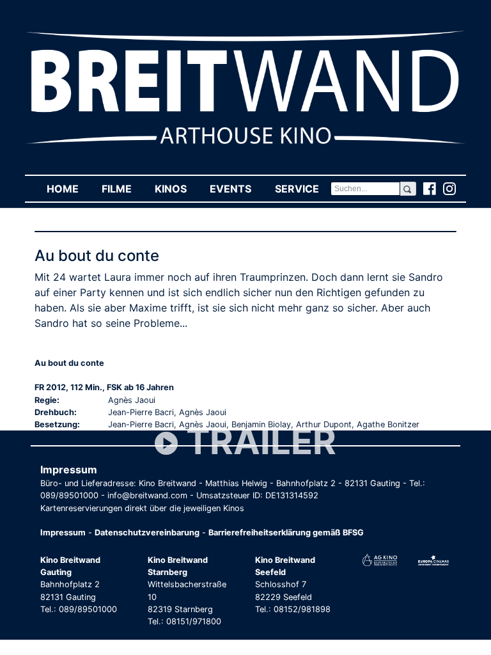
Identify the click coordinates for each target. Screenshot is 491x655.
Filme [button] (122, 188)
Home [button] (68, 188)
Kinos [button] (176, 188)
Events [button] (236, 188)
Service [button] (302, 188)
